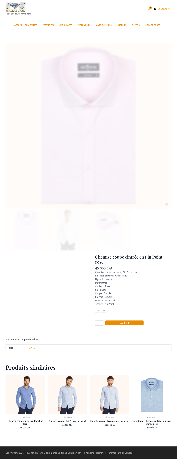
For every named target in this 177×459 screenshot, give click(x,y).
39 (30, 347)
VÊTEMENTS (48, 25)
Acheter (124, 322)
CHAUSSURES (31, 25)
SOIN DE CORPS (152, 25)
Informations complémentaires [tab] (22, 339)
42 (34, 347)
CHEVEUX (136, 25)
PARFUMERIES (84, 25)
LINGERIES (121, 25)
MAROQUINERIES (104, 25)
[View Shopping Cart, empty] (148, 9)
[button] (38, 25)
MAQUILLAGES (65, 25)
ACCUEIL (18, 25)
